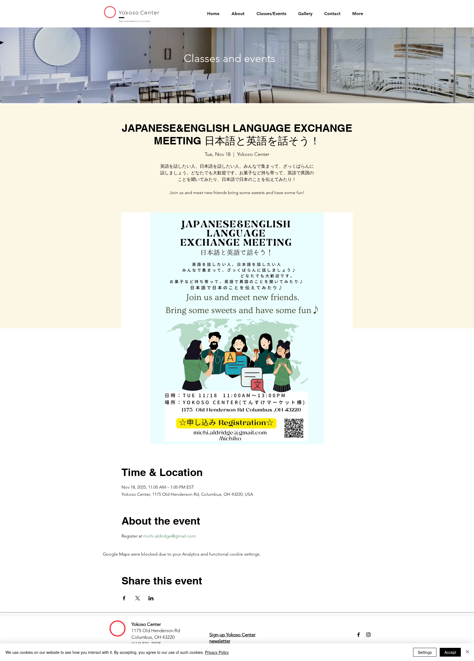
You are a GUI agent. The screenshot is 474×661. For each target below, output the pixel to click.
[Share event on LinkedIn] (151, 598)
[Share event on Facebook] (124, 598)
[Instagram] (368, 635)
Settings (425, 652)
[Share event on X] (137, 598)
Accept (450, 652)
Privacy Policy (217, 652)
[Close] (467, 652)
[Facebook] (359, 635)
